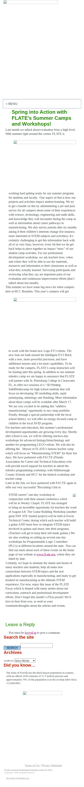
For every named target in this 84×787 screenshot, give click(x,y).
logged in (30, 632)
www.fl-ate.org (46, 554)
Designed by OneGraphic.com (17, 778)
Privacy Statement (52, 765)
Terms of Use (32, 765)
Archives (8, 660)
